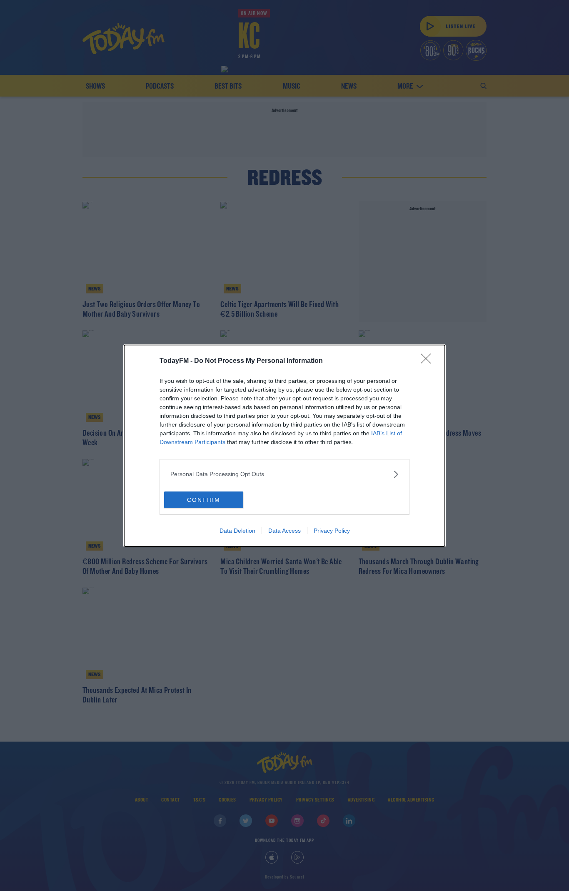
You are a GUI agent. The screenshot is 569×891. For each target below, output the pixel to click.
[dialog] (284, 445)
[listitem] (284, 474)
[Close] (429, 361)
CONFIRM (203, 499)
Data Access (284, 530)
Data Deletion (237, 530)
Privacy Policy (332, 530)
